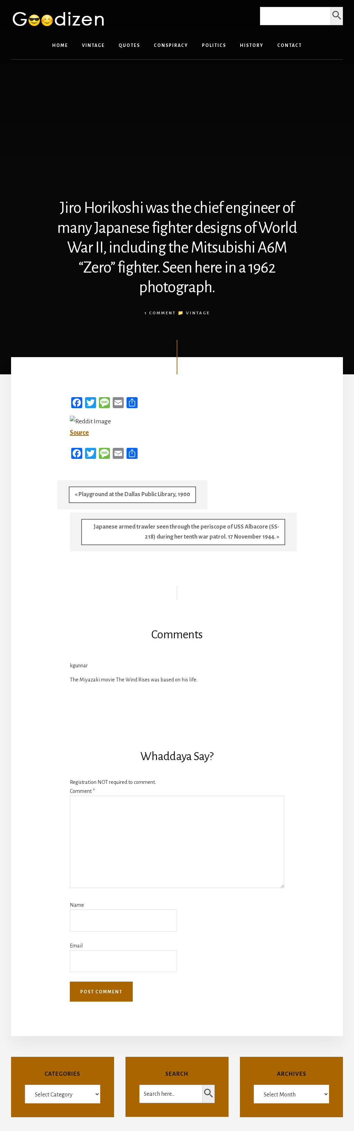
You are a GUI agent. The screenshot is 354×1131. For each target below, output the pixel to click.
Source (79, 432)
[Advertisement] (177, 118)
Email (76, 945)
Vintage (198, 313)
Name (77, 905)
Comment (82, 791)
